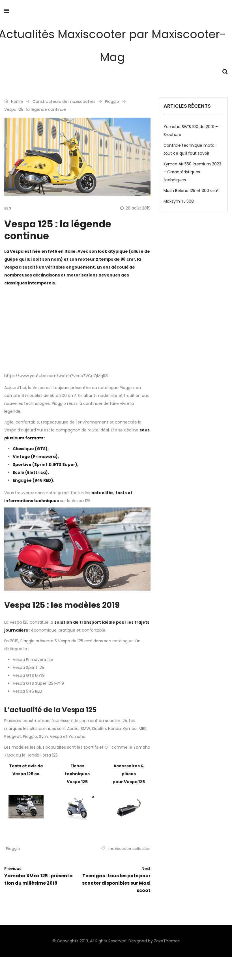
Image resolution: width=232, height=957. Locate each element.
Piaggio (112, 101)
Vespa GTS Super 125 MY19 (38, 683)
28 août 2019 (138, 208)
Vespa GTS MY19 (29, 675)
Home (16, 101)
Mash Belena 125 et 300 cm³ (191, 190)
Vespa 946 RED (27, 691)
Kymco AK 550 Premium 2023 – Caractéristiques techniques (192, 172)
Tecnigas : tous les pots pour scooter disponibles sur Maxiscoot (116, 880)
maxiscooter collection (129, 848)
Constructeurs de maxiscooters (64, 101)
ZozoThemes (167, 941)
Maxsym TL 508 (179, 201)
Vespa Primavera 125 (33, 659)
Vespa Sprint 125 (28, 667)
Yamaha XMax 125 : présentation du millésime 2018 (38, 876)
